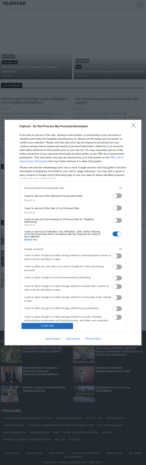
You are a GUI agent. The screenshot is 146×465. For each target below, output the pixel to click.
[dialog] (73, 232)
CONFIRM (47, 326)
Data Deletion (53, 338)
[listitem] (73, 188)
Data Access (73, 338)
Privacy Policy (93, 338)
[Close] (134, 126)
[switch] (117, 195)
